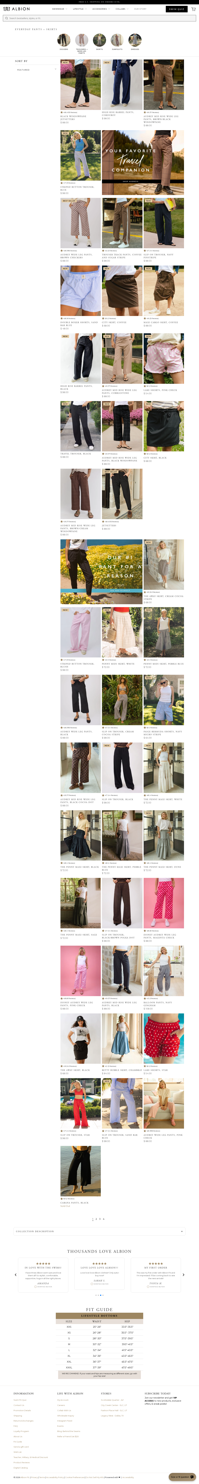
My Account (62, 1400)
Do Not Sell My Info (95, 1477)
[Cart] (192, 9)
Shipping (18, 1415)
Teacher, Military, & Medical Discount (31, 1457)
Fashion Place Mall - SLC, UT (114, 1410)
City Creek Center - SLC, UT (114, 1405)
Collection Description (35, 1231)
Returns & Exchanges (23, 1421)
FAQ (16, 1426)
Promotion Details (22, 1410)
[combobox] (101, 18)
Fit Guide (18, 1442)
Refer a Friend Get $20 (68, 1436)
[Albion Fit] (16, 9)
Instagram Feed (64, 1421)
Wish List (18, 1452)
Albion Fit (25, 1477)
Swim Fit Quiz (20, 1400)
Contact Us (19, 1405)
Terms (42, 1477)
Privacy (34, 1477)
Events (60, 1426)
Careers (61, 1405)
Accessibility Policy (55, 1477)
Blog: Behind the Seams (68, 1431)
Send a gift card (21, 1447)
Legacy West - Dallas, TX (112, 1415)
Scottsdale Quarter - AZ (112, 1400)
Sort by (21, 61)
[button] (59, 9)
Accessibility (128, 1477)
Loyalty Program (21, 1431)
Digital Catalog (21, 1468)
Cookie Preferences (74, 1477)
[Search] (6, 18)
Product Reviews (22, 1462)
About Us (18, 1436)
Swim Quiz (176, 9)
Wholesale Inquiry (65, 1415)
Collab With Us (64, 1410)
